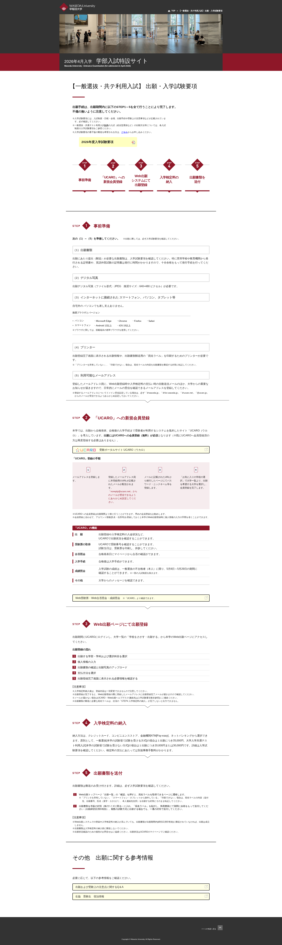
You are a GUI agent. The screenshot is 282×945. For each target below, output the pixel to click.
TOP (173, 11)
